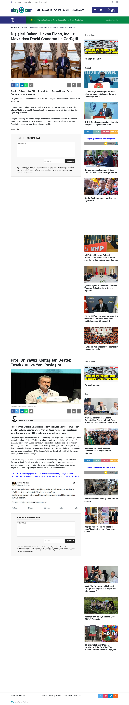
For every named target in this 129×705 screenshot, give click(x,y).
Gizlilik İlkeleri (67, 696)
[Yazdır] (31, 85)
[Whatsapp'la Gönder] (26, 85)
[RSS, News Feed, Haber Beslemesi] (115, 696)
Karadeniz (47, 10)
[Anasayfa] (12, 2)
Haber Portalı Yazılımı (21, 702)
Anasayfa (16, 27)
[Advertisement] (46, 193)
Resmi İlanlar (77, 10)
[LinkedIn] (22, 85)
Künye (51, 696)
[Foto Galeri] (117, 2)
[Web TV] (112, 2)
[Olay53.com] (22, 10)
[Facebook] (13, 85)
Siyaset (24, 27)
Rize (38, 10)
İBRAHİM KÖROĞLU (26, 420)
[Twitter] (17, 85)
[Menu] (95, 10)
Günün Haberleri (28, 2)
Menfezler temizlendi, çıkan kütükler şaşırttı (51, 20)
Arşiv (36, 2)
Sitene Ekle (44, 2)
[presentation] (17, 20)
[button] (69, 85)
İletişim (58, 696)
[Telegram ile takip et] (110, 696)
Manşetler (18, 2)
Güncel (66, 10)
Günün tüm (111, 20)
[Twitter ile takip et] (100, 696)
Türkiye (57, 10)
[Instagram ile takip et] (105, 696)
